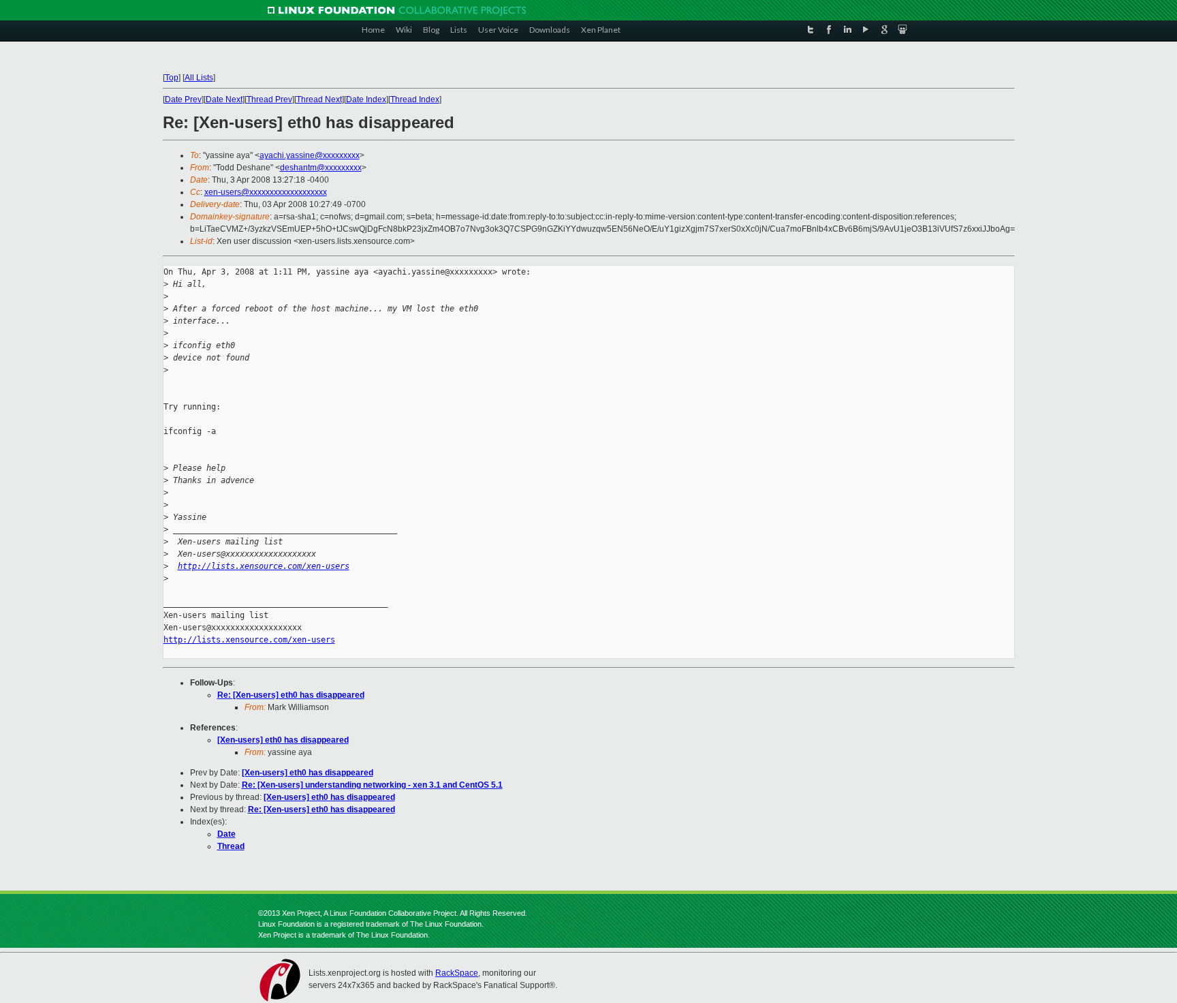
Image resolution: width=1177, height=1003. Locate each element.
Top (171, 77)
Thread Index (414, 99)
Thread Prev (269, 99)
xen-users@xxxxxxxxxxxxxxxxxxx (265, 192)
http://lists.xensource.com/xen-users (263, 566)
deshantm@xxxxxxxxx (321, 167)
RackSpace (456, 973)
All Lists (199, 77)
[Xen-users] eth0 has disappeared (283, 740)
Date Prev (183, 99)
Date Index (366, 99)
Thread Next (319, 99)
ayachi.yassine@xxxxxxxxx (310, 155)
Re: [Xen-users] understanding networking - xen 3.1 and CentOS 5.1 (372, 785)
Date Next (224, 99)
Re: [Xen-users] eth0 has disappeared (290, 695)
